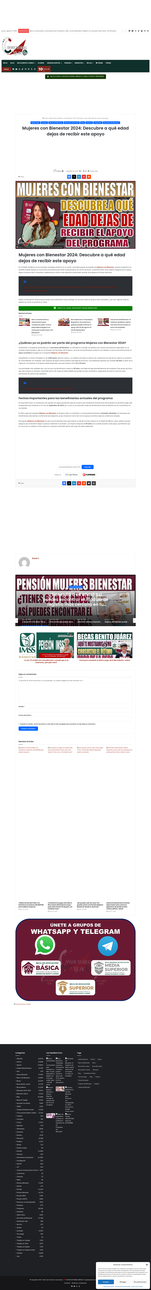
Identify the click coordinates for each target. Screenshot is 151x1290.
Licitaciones (21, 1173)
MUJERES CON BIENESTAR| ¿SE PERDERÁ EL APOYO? (48, 389)
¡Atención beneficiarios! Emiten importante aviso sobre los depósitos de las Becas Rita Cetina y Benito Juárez (118, 906)
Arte (18, 1071)
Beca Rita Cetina (97, 1066)
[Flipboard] (89, 474)
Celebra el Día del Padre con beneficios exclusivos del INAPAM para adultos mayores (31, 905)
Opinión (19, 1186)
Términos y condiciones (79, 1283)
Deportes (20, 1125)
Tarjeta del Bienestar (84, 1087)
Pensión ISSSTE (22, 1199)
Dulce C (59, 171)
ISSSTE (19, 1164)
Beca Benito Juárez (83, 1066)
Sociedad (20, 1231)
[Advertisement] (75, 14)
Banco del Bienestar (56, 123)
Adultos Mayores (83, 1059)
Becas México (21, 1087)
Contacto (67, 1283)
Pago (91, 1077)
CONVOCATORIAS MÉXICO (74, 1280)
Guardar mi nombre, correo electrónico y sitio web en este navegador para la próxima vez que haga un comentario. (58, 724)
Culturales (20, 1119)
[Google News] (71, 474)
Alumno (41, 63)
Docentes (20, 1132)
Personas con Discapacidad (26, 1202)
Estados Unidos (22, 1148)
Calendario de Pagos (90, 1073)
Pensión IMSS (21, 1196)
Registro (96, 1084)
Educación (20, 1138)
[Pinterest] (84, 177)
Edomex (89, 123)
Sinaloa (19, 1227)
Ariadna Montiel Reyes (24, 1068)
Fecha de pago (82, 1077)
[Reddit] (89, 177)
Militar (19, 1180)
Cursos (19, 1122)
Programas (98, 123)
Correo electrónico (25, 715)
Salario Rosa (53, 118)
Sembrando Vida (22, 1221)
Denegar (123, 1282)
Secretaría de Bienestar (111, 123)
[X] (74, 177)
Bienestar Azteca (22, 1093)
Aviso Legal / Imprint (137, 1286)
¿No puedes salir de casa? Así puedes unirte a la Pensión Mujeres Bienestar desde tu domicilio (90, 905)
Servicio (19, 1224)
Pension (97, 1077)
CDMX (19, 1106)
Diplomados (20, 1129)
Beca (94, 1063)
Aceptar (106, 1282)
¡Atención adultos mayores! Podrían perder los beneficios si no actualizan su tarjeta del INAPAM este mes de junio (75, 602)
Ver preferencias (140, 1282)
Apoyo (100, 1059)
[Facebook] (69, 177)
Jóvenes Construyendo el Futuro (27, 1170)
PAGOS (6, 69)
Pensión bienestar (83, 1080)
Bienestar (79, 63)
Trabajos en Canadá (23, 1240)
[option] (75, 600)
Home (46, 118)
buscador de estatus (23, 1103)
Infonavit (19, 1154)
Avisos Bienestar (22, 1074)
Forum (108, 63)
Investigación (21, 1160)
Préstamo (20, 1205)
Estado (19, 1145)
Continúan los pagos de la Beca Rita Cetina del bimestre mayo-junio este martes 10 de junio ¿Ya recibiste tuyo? (60, 906)
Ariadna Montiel (53, 63)
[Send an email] (62, 171)
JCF (18, 1167)
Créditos (19, 1116)
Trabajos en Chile (22, 1243)
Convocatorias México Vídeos (26, 1113)
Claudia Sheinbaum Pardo (25, 1109)
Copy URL (87, 467)
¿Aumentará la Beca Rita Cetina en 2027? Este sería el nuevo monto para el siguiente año (58, 31)
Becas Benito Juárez (25, 63)
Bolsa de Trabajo (22, 1100)
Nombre (22, 706)
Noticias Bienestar (23, 1183)
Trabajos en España (23, 1247)
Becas (89, 63)
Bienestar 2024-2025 (72, 123)
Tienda (100, 63)
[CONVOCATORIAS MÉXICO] (15, 46)
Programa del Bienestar (85, 1084)
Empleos (19, 1141)
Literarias (20, 1176)
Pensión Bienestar (23, 1192)
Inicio (5, 63)
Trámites (19, 1253)
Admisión (20, 1058)
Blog (12, 63)
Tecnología (20, 1234)
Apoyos (44, 123)
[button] (147, 1265)
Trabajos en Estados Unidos (26, 1250)
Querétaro (20, 1211)
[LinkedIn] (79, 177)
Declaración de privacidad (122, 1286)
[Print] (94, 483)
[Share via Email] (89, 483)
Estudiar (19, 1151)
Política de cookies (108, 1286)
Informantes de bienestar (25, 1157)
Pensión (67, 63)
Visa (18, 1256)
